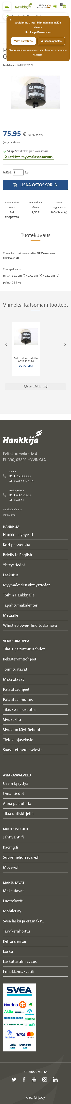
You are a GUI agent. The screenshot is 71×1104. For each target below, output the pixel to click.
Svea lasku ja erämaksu (23, 921)
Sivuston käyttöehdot (21, 729)
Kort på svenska (16, 544)
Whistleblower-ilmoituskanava (30, 625)
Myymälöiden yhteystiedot (26, 585)
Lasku (8, 951)
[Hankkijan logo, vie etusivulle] (25, 5)
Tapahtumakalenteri (21, 605)
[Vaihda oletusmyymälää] (48, 6)
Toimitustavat (15, 669)
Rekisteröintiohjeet (19, 659)
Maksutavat (13, 679)
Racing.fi (10, 847)
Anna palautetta (17, 803)
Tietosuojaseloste (18, 739)
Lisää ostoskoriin (38, 185)
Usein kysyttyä (15, 783)
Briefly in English (17, 554)
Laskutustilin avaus (20, 961)
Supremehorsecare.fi (21, 857)
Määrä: (7, 172)
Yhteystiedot (14, 564)
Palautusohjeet (16, 689)
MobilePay (12, 911)
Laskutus (11, 574)
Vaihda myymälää (51, 41)
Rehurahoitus (15, 941)
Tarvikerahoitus (16, 931)
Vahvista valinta (23, 41)
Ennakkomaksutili (18, 971)
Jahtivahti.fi (13, 837)
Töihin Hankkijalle (19, 595)
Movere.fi (11, 867)
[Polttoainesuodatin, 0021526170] (35, 92)
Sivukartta (12, 719)
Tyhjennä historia (34, 386)
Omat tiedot (13, 793)
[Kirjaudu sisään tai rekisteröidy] (55, 6)
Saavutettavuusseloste (22, 749)
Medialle (10, 615)
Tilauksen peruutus (19, 709)
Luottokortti (13, 900)
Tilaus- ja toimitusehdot (24, 649)
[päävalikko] (7, 6)
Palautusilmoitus (18, 699)
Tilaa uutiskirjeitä (18, 813)
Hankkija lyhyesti (18, 534)
